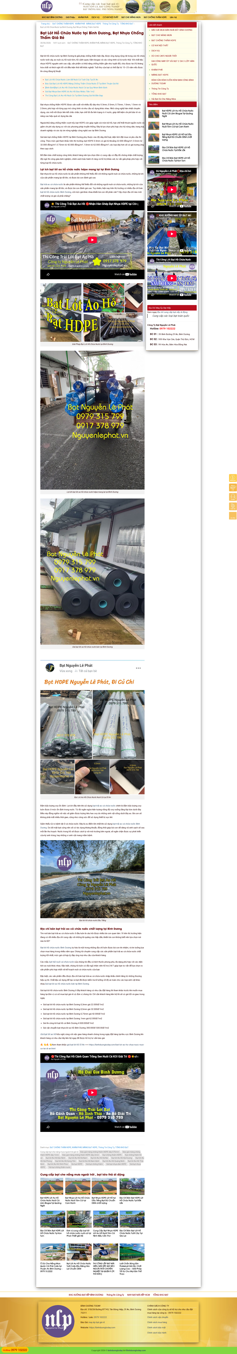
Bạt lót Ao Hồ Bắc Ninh (55, 1158)
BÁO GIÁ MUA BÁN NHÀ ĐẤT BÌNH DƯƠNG (171, 30)
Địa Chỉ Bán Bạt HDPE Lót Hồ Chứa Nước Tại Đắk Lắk (131, 1200)
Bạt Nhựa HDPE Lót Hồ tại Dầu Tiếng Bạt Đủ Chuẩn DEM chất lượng (104, 1200)
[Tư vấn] (233, 496)
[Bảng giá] (233, 478)
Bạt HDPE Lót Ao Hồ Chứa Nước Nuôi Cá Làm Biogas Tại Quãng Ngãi (50, 1201)
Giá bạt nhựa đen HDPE (116, 1164)
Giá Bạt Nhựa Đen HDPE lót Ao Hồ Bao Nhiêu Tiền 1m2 (69, 91)
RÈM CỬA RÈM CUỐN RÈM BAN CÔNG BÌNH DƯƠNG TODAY (172, 82)
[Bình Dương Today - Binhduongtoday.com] (54, 6)
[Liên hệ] (233, 506)
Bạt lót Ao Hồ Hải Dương (122, 1158)
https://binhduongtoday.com (102, 1327)
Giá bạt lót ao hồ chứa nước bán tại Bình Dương (67, 984)
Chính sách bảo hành (156, 1333)
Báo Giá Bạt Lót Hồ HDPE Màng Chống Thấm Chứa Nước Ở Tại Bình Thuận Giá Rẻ (82, 83)
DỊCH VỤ (95, 17)
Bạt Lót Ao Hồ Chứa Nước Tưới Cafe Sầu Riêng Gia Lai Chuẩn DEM (79, 1266)
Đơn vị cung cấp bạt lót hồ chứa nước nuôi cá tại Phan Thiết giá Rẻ (79, 1233)
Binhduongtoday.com (136, 1350)
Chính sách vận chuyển (157, 1317)
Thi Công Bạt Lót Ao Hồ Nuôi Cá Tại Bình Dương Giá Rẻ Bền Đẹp (74, 95)
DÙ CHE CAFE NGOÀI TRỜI (164, 56)
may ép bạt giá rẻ (97, 1322)
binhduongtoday (115, 1350)
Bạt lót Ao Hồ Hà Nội (99, 1158)
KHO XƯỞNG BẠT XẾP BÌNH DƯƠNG (86, 1294)
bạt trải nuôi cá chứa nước (61, 962)
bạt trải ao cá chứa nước (104, 806)
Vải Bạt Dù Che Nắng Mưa (163, 99)
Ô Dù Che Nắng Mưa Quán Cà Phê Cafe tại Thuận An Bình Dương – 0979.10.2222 (51, 1267)
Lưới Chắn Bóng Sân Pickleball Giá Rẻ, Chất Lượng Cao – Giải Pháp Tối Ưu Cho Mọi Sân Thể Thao (131, 1268)
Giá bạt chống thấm (94, 1164)
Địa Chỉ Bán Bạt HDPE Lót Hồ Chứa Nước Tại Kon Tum (52, 1233)
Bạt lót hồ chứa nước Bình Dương (55, 947)
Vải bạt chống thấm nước (59, 1167)
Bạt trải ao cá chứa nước (51, 184)
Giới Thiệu (70, 17)
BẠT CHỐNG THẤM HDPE (155, 17)
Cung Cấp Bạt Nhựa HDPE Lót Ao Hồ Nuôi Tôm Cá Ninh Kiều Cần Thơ (105, 1233)
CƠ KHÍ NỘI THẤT (110, 17)
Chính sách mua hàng (157, 1322)
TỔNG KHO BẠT (126, 24)
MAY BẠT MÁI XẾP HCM (138, 1294)
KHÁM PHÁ (83, 17)
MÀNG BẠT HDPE (93, 24)
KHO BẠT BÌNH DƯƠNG (52, 17)
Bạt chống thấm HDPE (112, 1155)
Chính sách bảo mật (156, 1327)
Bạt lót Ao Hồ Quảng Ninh (113, 1161)
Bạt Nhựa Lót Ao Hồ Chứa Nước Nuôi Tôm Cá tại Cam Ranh (77, 1200)
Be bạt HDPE (77, 1164)
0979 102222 (100, 1317)
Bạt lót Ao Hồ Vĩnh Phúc (58, 1164)
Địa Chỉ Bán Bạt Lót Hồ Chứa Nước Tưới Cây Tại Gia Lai (131, 1233)
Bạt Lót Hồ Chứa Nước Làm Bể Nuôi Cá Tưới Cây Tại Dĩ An (71, 79)
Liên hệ (173, 17)
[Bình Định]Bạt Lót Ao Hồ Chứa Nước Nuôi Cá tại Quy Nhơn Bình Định (76, 87)
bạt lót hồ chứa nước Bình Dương (55, 192)
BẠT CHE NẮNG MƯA (131, 17)
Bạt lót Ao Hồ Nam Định (89, 1161)
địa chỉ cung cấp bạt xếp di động (172, 312)
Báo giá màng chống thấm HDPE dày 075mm (99, 1152)
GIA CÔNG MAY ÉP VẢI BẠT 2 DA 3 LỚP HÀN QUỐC (172, 63)
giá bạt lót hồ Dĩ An (76, 1044)
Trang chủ (45, 24)
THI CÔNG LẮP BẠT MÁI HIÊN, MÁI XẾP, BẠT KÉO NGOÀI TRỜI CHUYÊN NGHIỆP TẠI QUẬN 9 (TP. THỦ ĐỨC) (104, 1268)
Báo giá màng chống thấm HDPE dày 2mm (80, 1155)
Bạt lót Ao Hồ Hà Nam (78, 1158)
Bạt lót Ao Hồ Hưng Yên (65, 1161)
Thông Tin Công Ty (110, 24)
